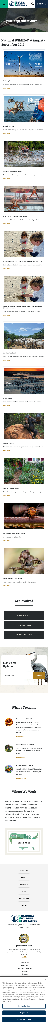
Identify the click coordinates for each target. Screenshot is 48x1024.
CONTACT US (24, 877)
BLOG (24, 891)
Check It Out (21, 778)
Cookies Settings (24, 1006)
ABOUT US (24, 870)
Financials (25, 974)
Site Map (24, 971)
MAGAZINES (24, 884)
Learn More (20, 737)
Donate (41, 4)
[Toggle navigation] (4, 4)
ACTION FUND (24, 898)
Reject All (24, 1013)
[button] (39, 675)
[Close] (45, 979)
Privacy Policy (25, 965)
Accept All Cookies (24, 1019)
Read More (6, 88)
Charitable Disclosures (24, 968)
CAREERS (24, 905)
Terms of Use (25, 962)
